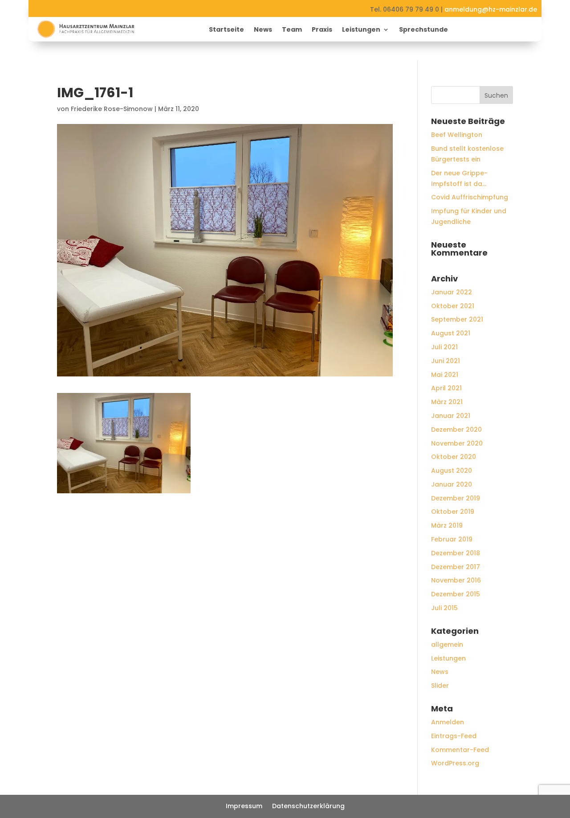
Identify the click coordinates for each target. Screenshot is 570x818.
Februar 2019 (451, 539)
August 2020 (451, 470)
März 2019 (447, 525)
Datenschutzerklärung (308, 806)
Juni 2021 (445, 360)
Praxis (322, 30)
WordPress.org (455, 763)
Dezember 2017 (455, 566)
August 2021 (450, 333)
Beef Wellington (456, 134)
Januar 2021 (450, 415)
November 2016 (456, 580)
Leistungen (361, 30)
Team (292, 30)
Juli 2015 (444, 607)
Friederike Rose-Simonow (112, 108)
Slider (440, 685)
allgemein (447, 644)
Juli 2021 (444, 347)
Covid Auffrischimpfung (469, 197)
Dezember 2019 (455, 498)
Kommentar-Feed (460, 749)
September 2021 (457, 319)
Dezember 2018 (455, 553)
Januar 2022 (451, 292)
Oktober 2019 (452, 511)
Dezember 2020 (456, 429)
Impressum (244, 806)
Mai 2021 (444, 374)
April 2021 (446, 388)
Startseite (226, 30)
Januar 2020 (451, 484)
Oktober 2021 (452, 306)
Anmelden (447, 722)
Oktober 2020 (453, 456)
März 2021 (447, 401)
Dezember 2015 (455, 594)
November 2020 (457, 443)
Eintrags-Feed (453, 735)
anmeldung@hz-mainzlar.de (490, 9)
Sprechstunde (423, 30)
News (263, 30)
